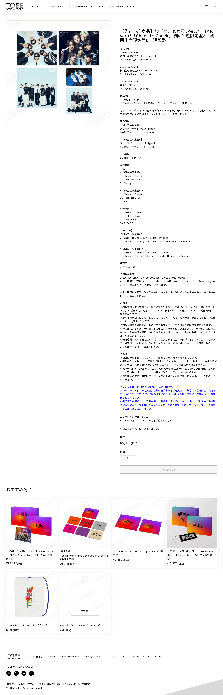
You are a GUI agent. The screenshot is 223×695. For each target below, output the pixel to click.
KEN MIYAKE (51, 656)
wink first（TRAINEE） (141, 656)
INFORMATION (60, 6)
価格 (122, 437)
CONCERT (83, 6)
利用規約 (11, 683)
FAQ (151, 420)
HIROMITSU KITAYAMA (70, 656)
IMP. (98, 656)
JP (213, 6)
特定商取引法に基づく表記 (49, 683)
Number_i (88, 656)
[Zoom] (58, 72)
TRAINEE (159, 656)
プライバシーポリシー (26, 683)
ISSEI (106, 656)
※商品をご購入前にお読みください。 (140, 428)
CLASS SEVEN (118, 656)
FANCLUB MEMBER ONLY (116, 6)
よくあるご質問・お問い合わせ (76, 683)
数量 (122, 452)
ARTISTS (36, 6)
